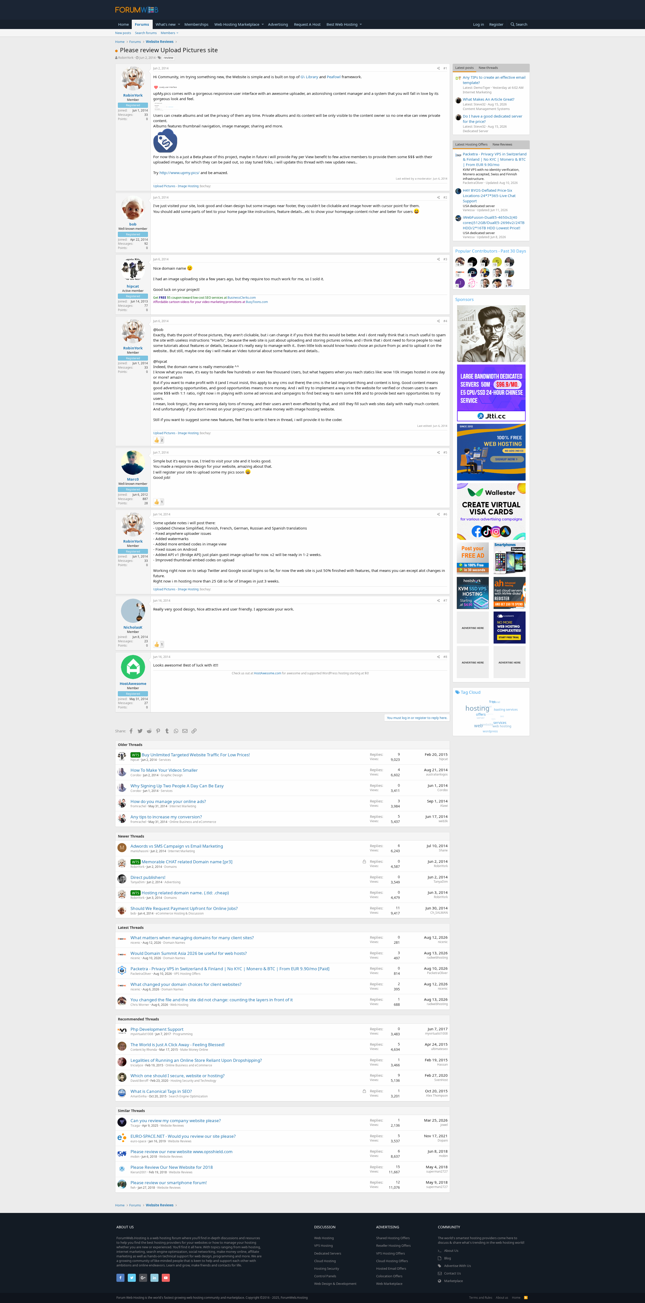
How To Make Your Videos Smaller (164, 770)
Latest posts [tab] (464, 67)
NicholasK (132, 627)
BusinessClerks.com (242, 297)
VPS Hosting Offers (187, 974)
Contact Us (452, 1273)
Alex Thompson (437, 1095)
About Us (451, 1250)
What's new (166, 24)
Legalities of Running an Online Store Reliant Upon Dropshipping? (196, 1060)
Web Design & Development (335, 1283)
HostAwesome (133, 683)
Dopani (443, 1140)
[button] (179, 24)
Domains (170, 867)
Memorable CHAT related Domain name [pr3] (187, 862)
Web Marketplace (389, 1283)
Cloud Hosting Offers (392, 1261)
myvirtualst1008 (142, 1034)
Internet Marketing (183, 806)
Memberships (196, 24)
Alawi (444, 805)
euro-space (138, 1141)
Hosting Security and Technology (193, 1080)
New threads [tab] (488, 67)
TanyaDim (138, 882)
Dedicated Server (475, 131)
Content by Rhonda (144, 1049)
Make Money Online (194, 1049)
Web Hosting (179, 1005)
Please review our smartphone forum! (169, 1182)
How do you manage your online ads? (168, 801)
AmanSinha (139, 1096)
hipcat (133, 286)
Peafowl (334, 76)
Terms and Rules (480, 1297)
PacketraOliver (141, 974)
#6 (445, 514)
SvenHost (441, 1080)
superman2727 (437, 1171)
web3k (443, 821)
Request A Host (307, 24)
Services (165, 760)
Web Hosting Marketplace (236, 24)
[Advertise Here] (473, 628)
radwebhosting (437, 957)
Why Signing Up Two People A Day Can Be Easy (177, 786)
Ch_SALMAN (439, 912)
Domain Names (174, 942)
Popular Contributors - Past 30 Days (490, 251)
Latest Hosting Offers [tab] (471, 144)
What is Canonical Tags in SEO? (161, 1091)
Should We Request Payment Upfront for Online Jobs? (184, 908)
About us (502, 1297)
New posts (123, 33)
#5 (445, 452)
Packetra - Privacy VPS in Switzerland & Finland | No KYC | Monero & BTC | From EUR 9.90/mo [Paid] (230, 969)
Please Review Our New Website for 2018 (172, 1167)
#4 (445, 321)
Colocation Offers (389, 1276)
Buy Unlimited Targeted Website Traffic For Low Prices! (196, 755)
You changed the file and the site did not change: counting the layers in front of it (212, 1000)
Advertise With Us (457, 1265)
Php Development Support (157, 1029)
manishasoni (139, 851)
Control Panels (325, 1276)
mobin (135, 1156)
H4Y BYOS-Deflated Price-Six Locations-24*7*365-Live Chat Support (489, 195)
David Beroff (139, 1080)
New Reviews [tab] (502, 144)
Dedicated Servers (327, 1253)
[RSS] (526, 1297)
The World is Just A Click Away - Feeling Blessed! (178, 1044)
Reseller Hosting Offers (393, 1245)
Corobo (136, 775)
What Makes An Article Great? (488, 99)
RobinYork (126, 57)
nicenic (135, 942)
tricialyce (137, 1065)
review (168, 58)
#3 (445, 259)
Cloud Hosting (325, 1261)
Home (123, 24)
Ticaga (135, 1125)
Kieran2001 (139, 1172)
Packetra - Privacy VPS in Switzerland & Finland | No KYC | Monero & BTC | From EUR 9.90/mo (495, 159)
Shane (443, 850)
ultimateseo (439, 1049)
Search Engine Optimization (188, 1096)
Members (168, 33)
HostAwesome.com (267, 673)
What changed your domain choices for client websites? (186, 984)
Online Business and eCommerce (193, 822)
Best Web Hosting (342, 24)
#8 (445, 657)
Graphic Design (171, 775)
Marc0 (133, 479)
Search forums (146, 33)
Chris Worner (140, 1005)
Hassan (442, 1064)
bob (133, 224)
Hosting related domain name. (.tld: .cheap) (185, 893)
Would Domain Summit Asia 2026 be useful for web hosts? (189, 953)
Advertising (278, 24)
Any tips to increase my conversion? (166, 817)
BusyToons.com (257, 302)
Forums (142, 24)
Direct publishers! (148, 877)
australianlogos (437, 774)
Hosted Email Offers (391, 1268)
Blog (447, 1258)
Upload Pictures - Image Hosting (176, 186)
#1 (445, 68)
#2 (445, 197)
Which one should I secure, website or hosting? (177, 1075)
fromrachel (138, 806)
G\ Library (309, 76)
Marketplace (453, 1281)
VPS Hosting (323, 1245)
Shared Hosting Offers (393, 1238)
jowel (444, 1125)
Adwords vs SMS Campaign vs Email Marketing (177, 846)
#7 (445, 600)
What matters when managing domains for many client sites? (192, 937)
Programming (182, 1034)
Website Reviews (172, 1125)
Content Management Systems (486, 108)
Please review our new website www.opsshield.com (182, 1151)
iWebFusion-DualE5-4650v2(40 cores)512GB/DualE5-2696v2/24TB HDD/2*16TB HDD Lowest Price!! (494, 222)
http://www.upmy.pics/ (179, 172)
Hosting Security (326, 1268)
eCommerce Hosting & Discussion (180, 913)
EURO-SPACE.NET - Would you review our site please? (183, 1136)
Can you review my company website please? (176, 1120)
